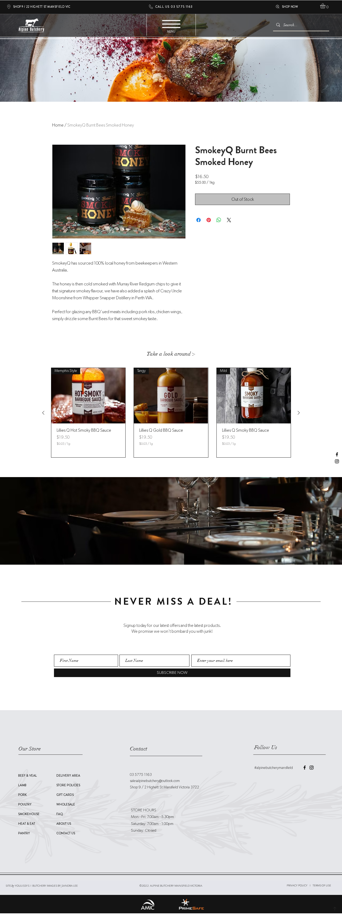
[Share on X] (229, 220)
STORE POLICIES (68, 785)
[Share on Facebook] (198, 220)
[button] (326, 6)
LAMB (22, 785)
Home (58, 125)
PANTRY (24, 833)
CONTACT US (65, 833)
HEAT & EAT (26, 823)
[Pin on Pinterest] (208, 220)
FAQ (59, 814)
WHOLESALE (65, 804)
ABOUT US (63, 823)
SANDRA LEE (69, 885)
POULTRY (25, 804)
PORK (22, 794)
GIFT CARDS (65, 794)
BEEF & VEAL (27, 775)
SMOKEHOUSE (29, 814)
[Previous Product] (43, 413)
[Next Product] (299, 413)
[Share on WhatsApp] (219, 220)
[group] (171, 412)
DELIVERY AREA (68, 775)
